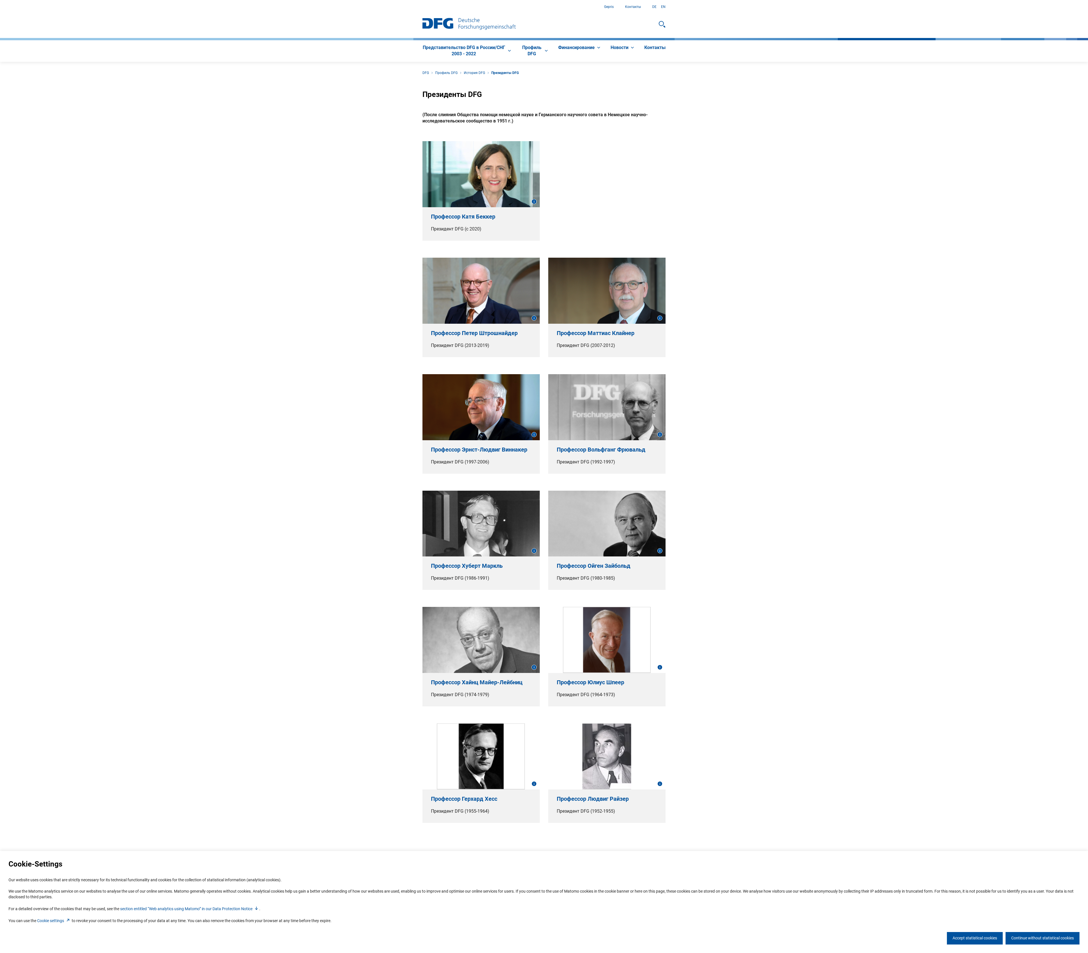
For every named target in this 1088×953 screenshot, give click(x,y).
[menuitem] (467, 51)
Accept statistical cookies (975, 938)
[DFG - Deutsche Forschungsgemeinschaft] (469, 24)
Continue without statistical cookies (1042, 938)
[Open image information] (534, 201)
